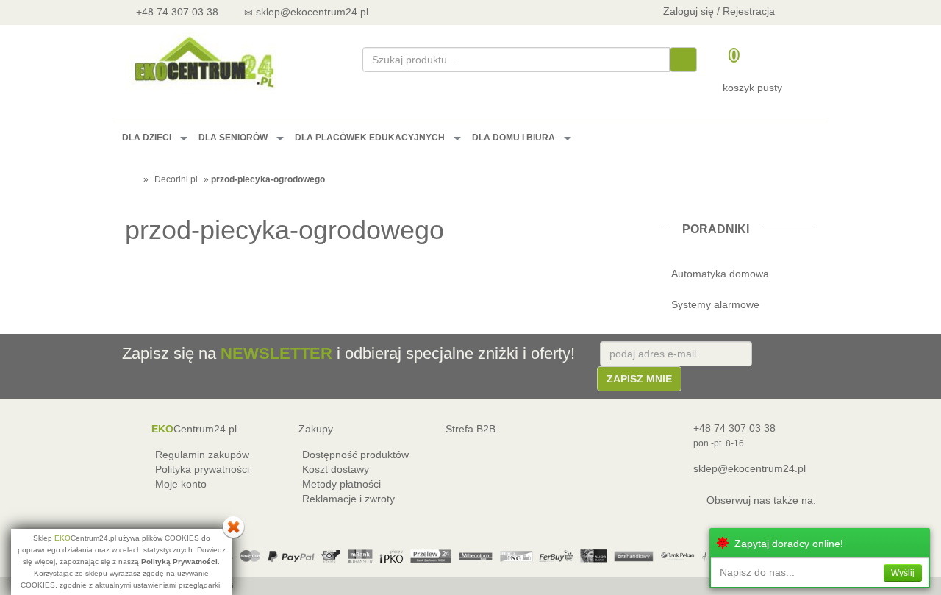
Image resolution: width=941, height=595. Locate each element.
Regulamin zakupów (202, 454)
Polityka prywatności (202, 469)
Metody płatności (341, 484)
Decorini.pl (176, 179)
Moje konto (181, 484)
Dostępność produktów (355, 454)
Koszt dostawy (335, 469)
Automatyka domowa (720, 273)
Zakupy (315, 429)
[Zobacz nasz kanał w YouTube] (439, 11)
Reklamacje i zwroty (348, 499)
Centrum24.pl (194, 429)
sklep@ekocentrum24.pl (749, 468)
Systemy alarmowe (715, 304)
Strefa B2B (470, 429)
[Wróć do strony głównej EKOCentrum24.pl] (203, 61)
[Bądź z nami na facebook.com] (478, 11)
